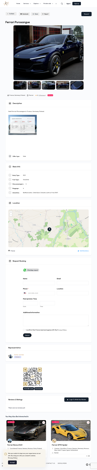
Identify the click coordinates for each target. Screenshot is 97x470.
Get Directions (84, 251)
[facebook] (87, 464)
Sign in (68, 3)
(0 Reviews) (42, 95)
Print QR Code (28, 389)
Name (25, 279)
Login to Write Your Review (77, 399)
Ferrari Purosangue (59, 445)
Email (59, 279)
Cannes (12, 448)
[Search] (62, 3)
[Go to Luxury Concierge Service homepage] (6, 3)
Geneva (30, 448)
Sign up (76, 3)
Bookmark (25, 14)
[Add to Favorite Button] (43, 422)
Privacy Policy (62, 330)
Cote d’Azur (18, 448)
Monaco (41, 448)
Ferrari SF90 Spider (15, 445)
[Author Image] (9, 441)
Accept (12, 462)
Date (24, 306)
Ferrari (31, 95)
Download (38, 389)
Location (60, 289)
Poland (23, 95)
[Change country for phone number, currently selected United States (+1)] (25, 293)
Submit (27, 335)
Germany (17, 95)
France (11, 95)
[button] (16, 53)
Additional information (31, 312)
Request (86, 14)
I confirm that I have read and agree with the (46, 330)
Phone (25, 289)
